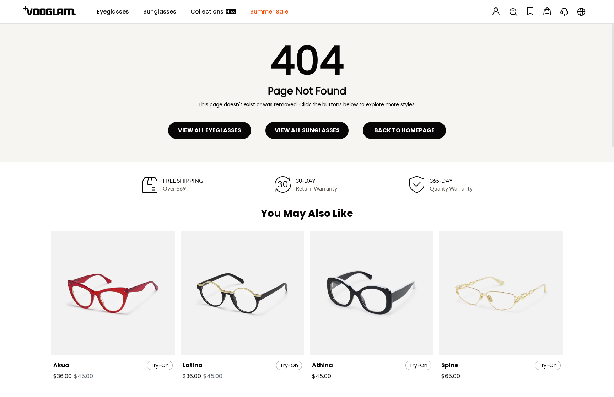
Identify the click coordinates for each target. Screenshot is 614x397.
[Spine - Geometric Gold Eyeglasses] (501, 293)
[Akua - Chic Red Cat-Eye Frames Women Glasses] (113, 293)
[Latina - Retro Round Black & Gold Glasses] (242, 293)
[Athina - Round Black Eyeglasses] (371, 293)
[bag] (547, 11)
